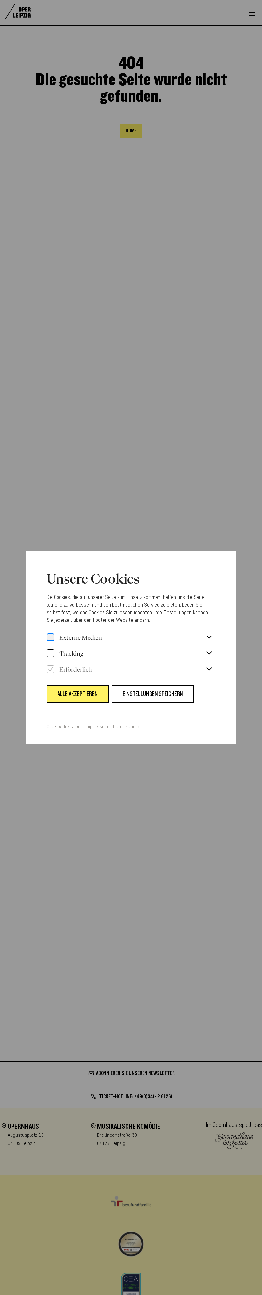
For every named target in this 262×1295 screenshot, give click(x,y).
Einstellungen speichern (153, 694)
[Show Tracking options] (209, 653)
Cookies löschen (64, 727)
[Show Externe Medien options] (209, 637)
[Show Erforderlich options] (209, 669)
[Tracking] (50, 653)
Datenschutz (126, 727)
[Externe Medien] (50, 637)
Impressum (97, 727)
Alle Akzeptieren (78, 694)
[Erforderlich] (50, 669)
